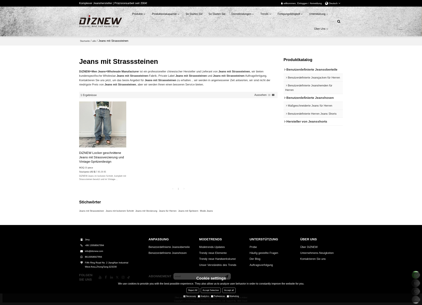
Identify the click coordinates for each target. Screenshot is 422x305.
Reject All (192, 290)
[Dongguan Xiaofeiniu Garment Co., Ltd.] (100, 21)
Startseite (85, 41)
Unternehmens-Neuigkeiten (317, 253)
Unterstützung (317, 14)
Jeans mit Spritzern (188, 210)
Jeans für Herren (168, 210)
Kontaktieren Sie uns (313, 258)
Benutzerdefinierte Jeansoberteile (169, 247)
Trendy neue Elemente (213, 253)
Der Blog (255, 258)
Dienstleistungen (241, 14)
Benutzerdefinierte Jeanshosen (168, 253)
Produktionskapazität (164, 14)
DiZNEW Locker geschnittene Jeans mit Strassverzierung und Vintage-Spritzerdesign (101, 157)
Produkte (137, 14)
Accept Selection (211, 290)
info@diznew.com (94, 251)
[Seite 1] (172, 188)
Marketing (234, 296)
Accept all (229, 290)
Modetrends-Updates (212, 247)
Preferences (219, 296)
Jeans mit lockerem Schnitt (120, 210)
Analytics (204, 296)
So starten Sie (194, 14)
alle (94, 41)
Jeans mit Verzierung (146, 210)
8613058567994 (93, 257)
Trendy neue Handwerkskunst (217, 258)
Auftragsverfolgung (261, 265)
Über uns (319, 28)
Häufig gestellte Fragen (264, 253)
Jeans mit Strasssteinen (91, 210)
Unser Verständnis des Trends (217, 265)
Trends (264, 14)
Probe (253, 247)
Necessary (191, 296)
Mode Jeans (206, 210)
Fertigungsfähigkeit (289, 14)
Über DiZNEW (309, 247)
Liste (269, 95)
